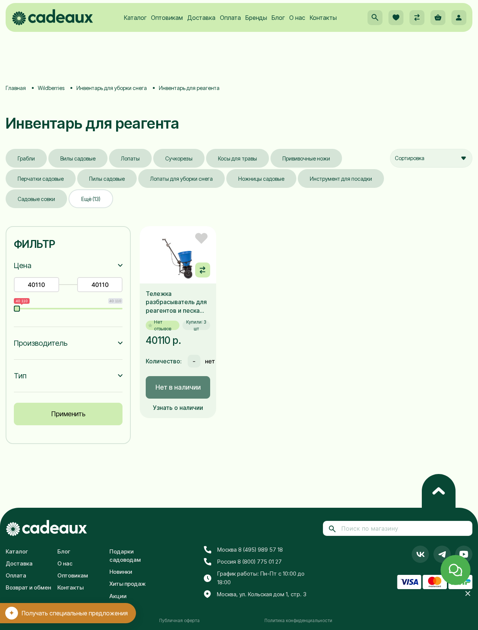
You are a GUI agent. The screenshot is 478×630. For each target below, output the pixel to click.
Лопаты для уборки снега (181, 179)
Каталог (135, 17)
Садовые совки (36, 199)
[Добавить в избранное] (201, 238)
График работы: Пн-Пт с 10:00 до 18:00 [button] (261, 578)
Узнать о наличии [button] (178, 407)
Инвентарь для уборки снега (111, 88)
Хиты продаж (127, 583)
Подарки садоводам (125, 556)
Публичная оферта (179, 620)
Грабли (26, 158)
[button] (374, 17)
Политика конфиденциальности (298, 620)
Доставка (201, 17)
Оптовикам (167, 17)
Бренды (256, 17)
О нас (297, 17)
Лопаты (130, 158)
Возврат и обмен (28, 587)
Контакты (323, 17)
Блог (278, 17)
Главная (16, 88)
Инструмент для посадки (341, 179)
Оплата (230, 17)
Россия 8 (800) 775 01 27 (249, 561)
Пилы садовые (107, 179)
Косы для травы (237, 158)
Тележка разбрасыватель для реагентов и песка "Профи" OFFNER (176, 302)
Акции (118, 596)
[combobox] (431, 158)
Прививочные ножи (306, 158)
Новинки (120, 571)
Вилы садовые (78, 158)
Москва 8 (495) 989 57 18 (250, 549)
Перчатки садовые (41, 179)
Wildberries (51, 88)
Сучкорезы (179, 158)
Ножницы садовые (261, 179)
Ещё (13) (90, 199)
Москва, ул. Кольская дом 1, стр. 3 (261, 594)
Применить (68, 414)
